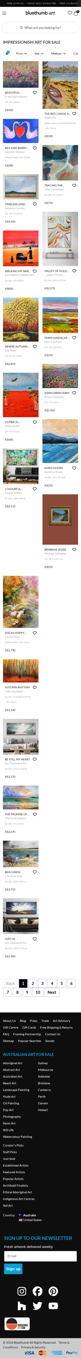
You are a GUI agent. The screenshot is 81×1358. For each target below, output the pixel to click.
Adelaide (44, 1076)
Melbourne (45, 1069)
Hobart (43, 1110)
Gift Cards (29, 1027)
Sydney (43, 1063)
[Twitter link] (40, 1311)
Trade (45, 1020)
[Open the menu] (4, 13)
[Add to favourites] (35, 92)
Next (52, 992)
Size (37, 53)
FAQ (6, 1034)
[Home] (40, 13)
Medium (56, 53)
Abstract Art (11, 1069)
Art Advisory (61, 1020)
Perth (42, 1096)
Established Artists (16, 1165)
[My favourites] (70, 13)
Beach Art (9, 1083)
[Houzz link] (25, 1311)
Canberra (44, 1090)
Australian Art (12, 1076)
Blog (23, 1020)
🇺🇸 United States (30, 1220)
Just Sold (9, 1158)
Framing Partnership (27, 1034)
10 (38, 992)
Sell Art (8, 1205)
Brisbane (44, 1083)
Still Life (8, 1130)
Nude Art (9, 1096)
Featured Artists (14, 1172)
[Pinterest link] (56, 1296)
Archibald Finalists (15, 1185)
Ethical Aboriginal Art (17, 1192)
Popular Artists (13, 1179)
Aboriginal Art (12, 1063)
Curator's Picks (13, 1145)
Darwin (43, 1103)
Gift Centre (10, 1027)
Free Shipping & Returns (56, 1027)
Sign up (13, 1269)
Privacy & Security (33, 1347)
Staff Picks (10, 1152)
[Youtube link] (56, 1311)
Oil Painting (11, 1103)
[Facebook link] (40, 1296)
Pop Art (8, 1110)
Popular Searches (29, 1041)
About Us (9, 1020)
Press (33, 1020)
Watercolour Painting (17, 1136)
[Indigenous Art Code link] (40, 1323)
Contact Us (52, 1034)
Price (19, 53)
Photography (12, 1116)
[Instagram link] (25, 1296)
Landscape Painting (16, 1090)
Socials (49, 1041)
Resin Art (9, 1123)
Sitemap (8, 1041)
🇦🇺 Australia (27, 1215)
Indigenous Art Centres (19, 1199)
